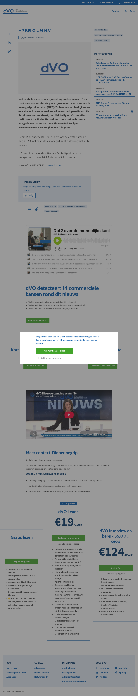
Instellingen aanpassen (49, 358)
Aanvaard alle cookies (54, 350)
